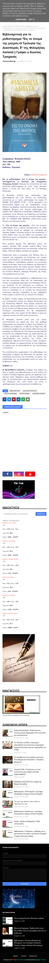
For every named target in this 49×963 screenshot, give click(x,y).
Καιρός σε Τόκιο (8, 577)
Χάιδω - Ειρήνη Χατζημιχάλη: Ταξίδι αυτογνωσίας (27, 822)
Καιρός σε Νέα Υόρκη (10, 559)
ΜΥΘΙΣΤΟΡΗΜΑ (25, 393)
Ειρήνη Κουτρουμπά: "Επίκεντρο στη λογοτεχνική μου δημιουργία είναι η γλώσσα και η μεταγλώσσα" (30, 732)
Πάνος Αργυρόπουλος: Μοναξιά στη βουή (29, 918)
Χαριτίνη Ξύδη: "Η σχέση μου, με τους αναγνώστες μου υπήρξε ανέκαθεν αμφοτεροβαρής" (27, 771)
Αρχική (15, 956)
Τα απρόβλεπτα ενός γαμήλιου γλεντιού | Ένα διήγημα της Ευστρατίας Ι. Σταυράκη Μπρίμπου (28, 759)
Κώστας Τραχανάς (39, 175)
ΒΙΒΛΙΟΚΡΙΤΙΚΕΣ (15, 391)
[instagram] (19, 474)
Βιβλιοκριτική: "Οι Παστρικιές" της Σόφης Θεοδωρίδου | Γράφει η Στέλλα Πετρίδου (28, 793)
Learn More (20, 19)
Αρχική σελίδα (7, 26)
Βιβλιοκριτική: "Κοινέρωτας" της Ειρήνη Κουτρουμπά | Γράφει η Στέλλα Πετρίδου (28, 812)
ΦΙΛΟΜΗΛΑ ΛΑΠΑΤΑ (19, 26)
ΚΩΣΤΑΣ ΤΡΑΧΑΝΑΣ (10, 393)
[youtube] (30, 474)
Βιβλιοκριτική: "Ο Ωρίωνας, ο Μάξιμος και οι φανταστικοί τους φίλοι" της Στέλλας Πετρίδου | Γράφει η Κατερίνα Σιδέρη (30, 833)
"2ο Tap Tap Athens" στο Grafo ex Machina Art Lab (27, 802)
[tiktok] (41, 474)
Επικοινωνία (33, 956)
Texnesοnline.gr (9, 61)
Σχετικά (23, 956)
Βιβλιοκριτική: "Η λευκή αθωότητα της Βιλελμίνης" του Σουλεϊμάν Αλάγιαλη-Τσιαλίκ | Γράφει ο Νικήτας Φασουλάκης (28, 942)
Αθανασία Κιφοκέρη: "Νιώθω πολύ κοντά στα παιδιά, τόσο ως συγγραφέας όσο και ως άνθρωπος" (30, 930)
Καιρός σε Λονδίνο (9, 523)
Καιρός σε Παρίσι (9, 541)
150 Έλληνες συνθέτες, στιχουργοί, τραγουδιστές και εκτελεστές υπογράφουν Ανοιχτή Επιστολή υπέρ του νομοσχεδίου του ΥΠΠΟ (30, 746)
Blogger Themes (41, 960)
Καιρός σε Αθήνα (9, 595)
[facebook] (8, 474)
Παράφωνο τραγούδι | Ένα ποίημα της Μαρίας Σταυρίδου (27, 783)
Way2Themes (21, 960)
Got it (32, 19)
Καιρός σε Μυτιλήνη (10, 613)
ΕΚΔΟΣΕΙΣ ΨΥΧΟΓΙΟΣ (29, 391)
